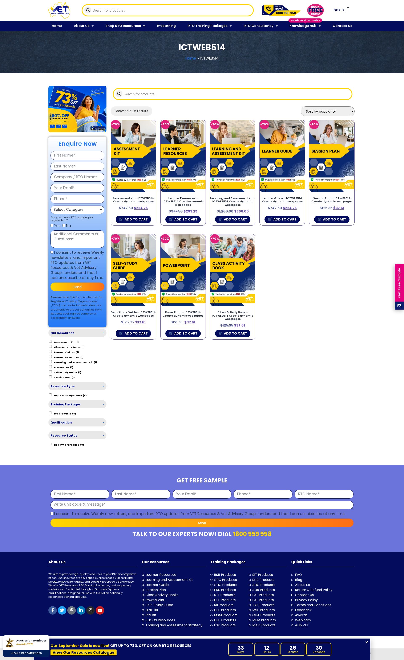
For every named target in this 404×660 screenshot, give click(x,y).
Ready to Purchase (69, 444)
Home (57, 25)
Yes (57, 225)
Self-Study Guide (67, 372)
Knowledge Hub (303, 25)
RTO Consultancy (259, 25)
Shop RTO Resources (123, 25)
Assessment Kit (66, 341)
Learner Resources (69, 357)
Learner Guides (66, 352)
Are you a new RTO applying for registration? (71, 219)
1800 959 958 (252, 534)
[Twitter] (62, 610)
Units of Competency (70, 395)
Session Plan (64, 377)
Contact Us (342, 25)
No (68, 225)
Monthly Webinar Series (305, 20)
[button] (366, 642)
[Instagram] (90, 610)
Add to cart (136, 219)
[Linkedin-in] (81, 610)
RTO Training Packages (207, 25)
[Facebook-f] (52, 610)
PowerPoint (63, 367)
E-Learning (166, 25)
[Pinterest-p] (71, 610)
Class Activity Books (69, 346)
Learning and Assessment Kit (75, 362)
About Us (81, 25)
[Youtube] (100, 610)
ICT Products (65, 413)
